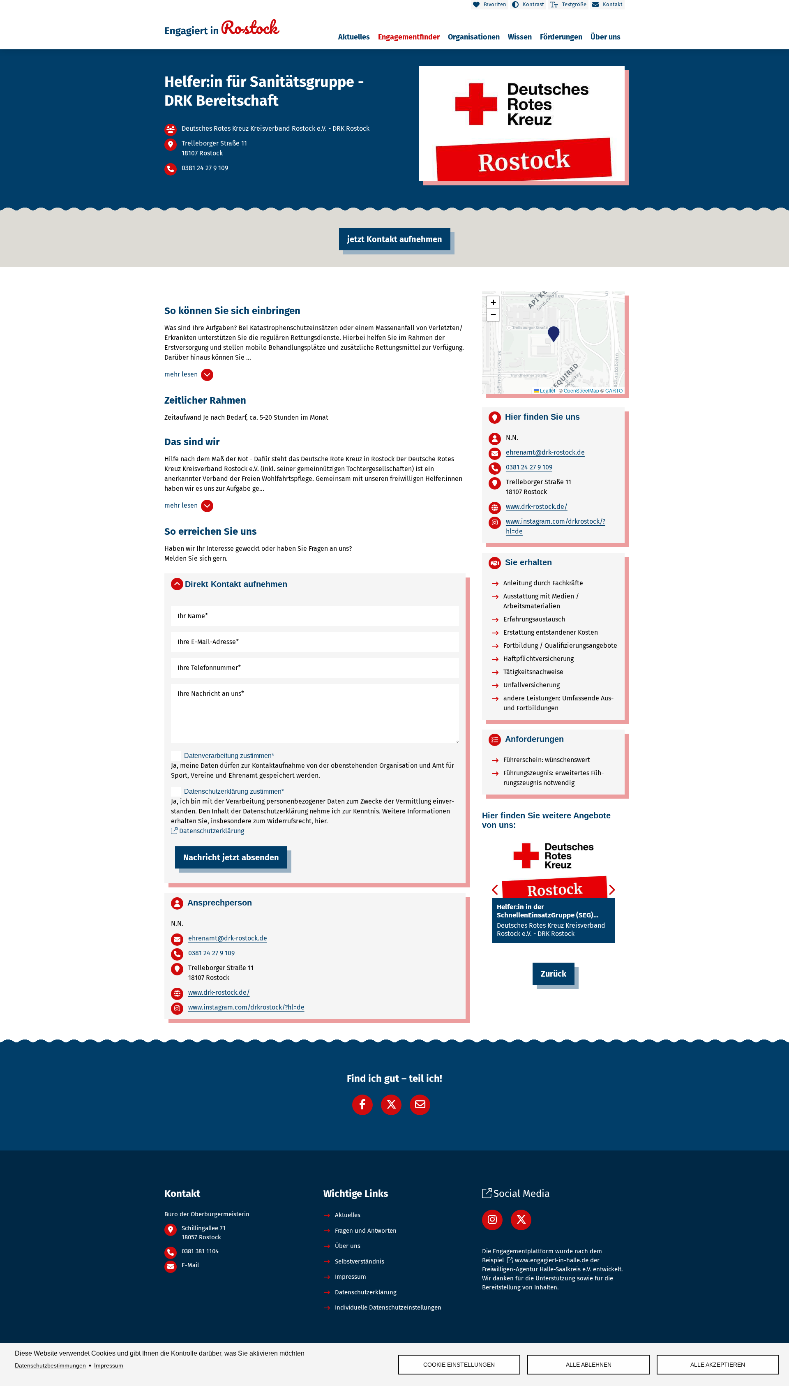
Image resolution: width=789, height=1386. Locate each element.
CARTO (614, 390)
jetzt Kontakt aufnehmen (394, 239)
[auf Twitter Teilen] (391, 1105)
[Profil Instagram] (492, 1220)
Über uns (347, 1246)
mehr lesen (182, 374)
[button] (315, 582)
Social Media (522, 1193)
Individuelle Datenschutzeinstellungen (388, 1307)
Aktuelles (347, 1215)
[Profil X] (521, 1220)
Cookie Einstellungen (459, 1365)
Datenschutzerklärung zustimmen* (234, 791)
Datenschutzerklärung (211, 831)
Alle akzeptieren (717, 1365)
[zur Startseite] (221, 31)
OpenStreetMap (581, 390)
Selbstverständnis (359, 1261)
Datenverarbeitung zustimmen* (229, 755)
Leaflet (547, 390)
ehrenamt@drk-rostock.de (227, 938)
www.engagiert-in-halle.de (551, 1260)
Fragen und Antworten (366, 1230)
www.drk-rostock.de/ (219, 992)
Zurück (553, 974)
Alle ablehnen (588, 1365)
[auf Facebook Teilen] (362, 1105)
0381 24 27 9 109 (205, 168)
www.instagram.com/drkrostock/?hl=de (246, 1007)
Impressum (108, 1366)
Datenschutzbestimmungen (50, 1366)
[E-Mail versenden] (420, 1105)
